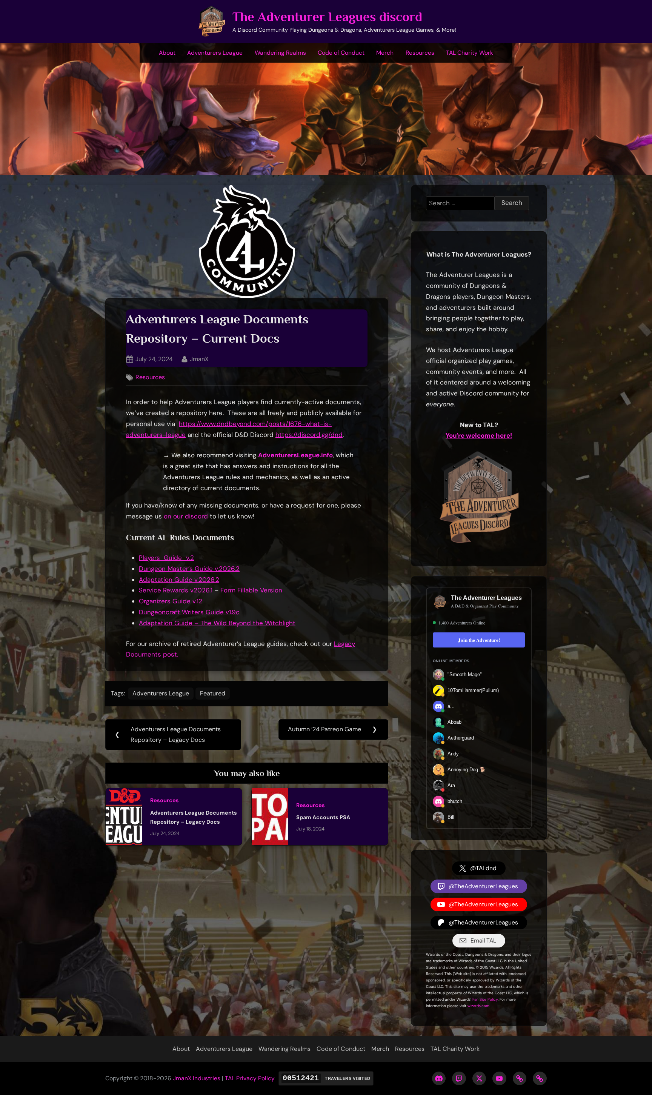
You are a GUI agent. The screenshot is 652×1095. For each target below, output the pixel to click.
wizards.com (478, 1005)
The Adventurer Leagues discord (327, 16)
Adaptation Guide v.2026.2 (179, 579)
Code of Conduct (341, 53)
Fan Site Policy (485, 999)
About (167, 53)
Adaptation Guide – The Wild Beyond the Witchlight (217, 623)
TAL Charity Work (469, 53)
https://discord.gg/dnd (309, 435)
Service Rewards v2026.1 (175, 590)
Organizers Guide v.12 (170, 601)
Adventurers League (215, 53)
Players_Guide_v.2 (166, 558)
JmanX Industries (196, 1078)
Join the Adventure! (479, 639)
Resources (420, 53)
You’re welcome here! (479, 435)
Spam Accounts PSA (323, 817)
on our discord (186, 516)
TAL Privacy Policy (250, 1078)
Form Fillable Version (251, 590)
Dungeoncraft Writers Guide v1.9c (189, 612)
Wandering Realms (280, 53)
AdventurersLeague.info (295, 455)
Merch (385, 53)
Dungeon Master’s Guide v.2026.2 (189, 568)
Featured (212, 693)
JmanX (199, 359)
